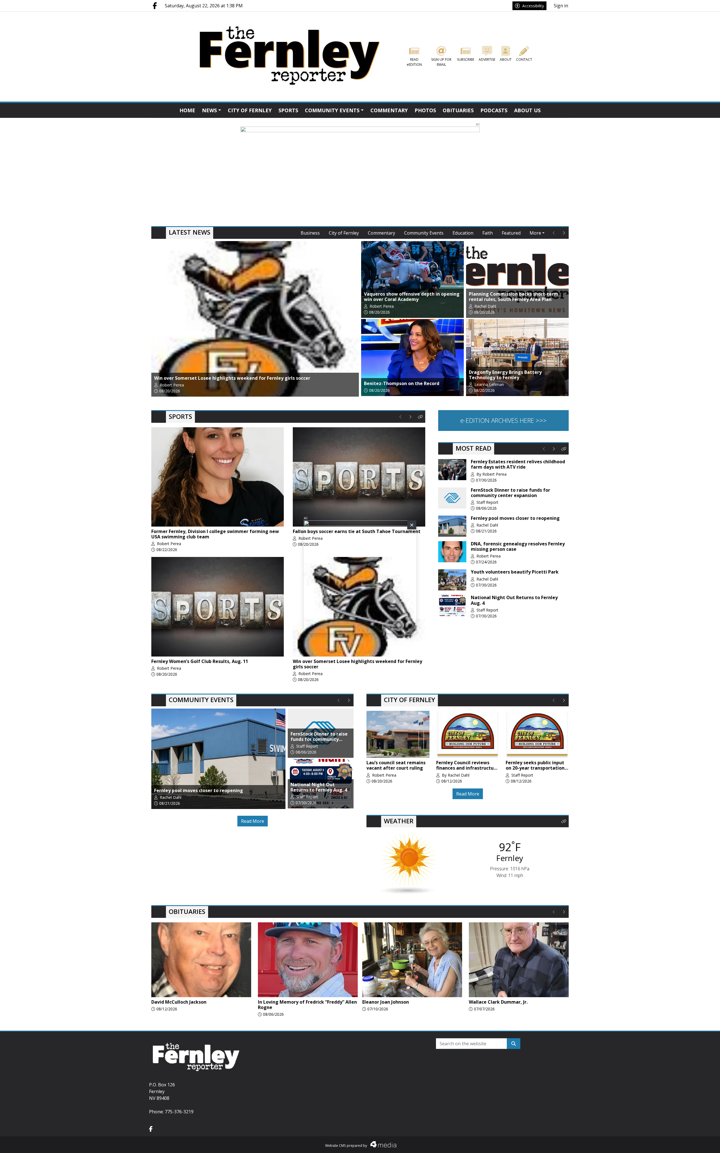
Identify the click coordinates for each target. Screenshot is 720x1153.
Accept (701, 1143)
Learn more (672, 1143)
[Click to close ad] (411, 524)
